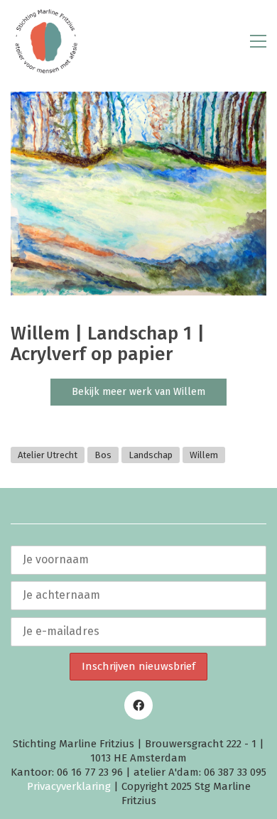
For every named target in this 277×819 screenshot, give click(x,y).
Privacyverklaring (69, 786)
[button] (258, 41)
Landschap (151, 455)
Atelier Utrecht (47, 455)
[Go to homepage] (46, 41)
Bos (103, 455)
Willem (204, 455)
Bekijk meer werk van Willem (138, 392)
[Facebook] (138, 705)
